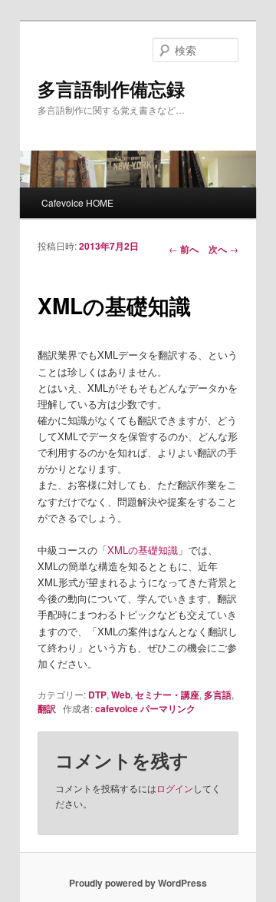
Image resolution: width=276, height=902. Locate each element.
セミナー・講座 (167, 694)
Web (120, 694)
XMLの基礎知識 (142, 549)
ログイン (174, 787)
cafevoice (116, 708)
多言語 (218, 694)
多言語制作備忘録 (111, 88)
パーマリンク (168, 708)
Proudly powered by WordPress (138, 883)
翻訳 (47, 708)
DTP (97, 694)
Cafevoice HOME (77, 202)
